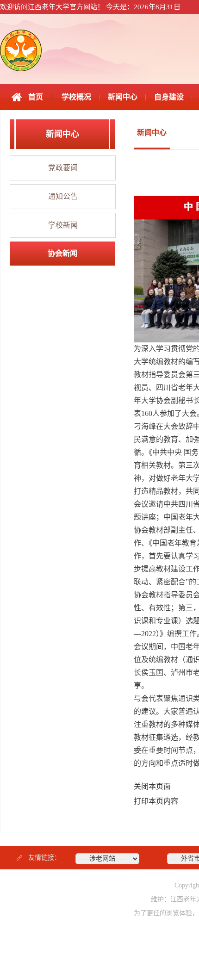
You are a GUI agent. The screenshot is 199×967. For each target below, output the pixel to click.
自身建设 (169, 97)
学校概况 (76, 97)
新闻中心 (122, 97)
